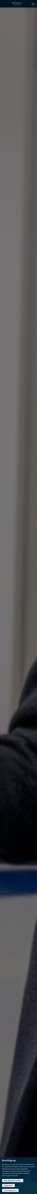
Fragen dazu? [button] (8, 1185)
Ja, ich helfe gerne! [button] (10, 1190)
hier (9, 1175)
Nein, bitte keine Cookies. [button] (12, 1180)
